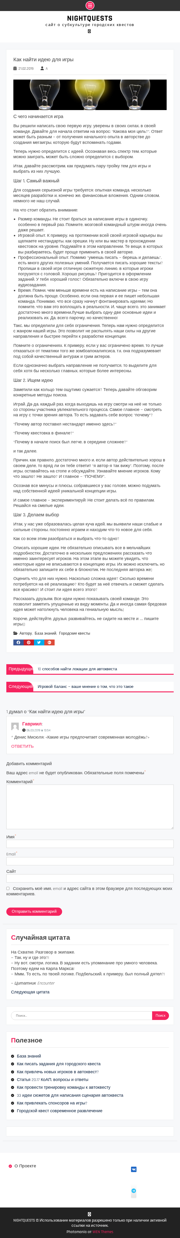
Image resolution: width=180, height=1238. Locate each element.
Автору (25, 633)
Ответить (22, 746)
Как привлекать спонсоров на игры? (52, 1103)
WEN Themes (103, 1231)
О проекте (25, 1166)
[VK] (89, 31)
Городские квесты (74, 633)
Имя (10, 837)
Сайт (11, 871)
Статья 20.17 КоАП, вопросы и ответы (52, 1079)
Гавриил (32, 724)
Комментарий (19, 782)
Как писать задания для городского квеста (59, 1064)
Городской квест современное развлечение (59, 1111)
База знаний (45, 633)
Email (11, 854)
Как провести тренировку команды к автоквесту (63, 1087)
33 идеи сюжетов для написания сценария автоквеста (70, 1095)
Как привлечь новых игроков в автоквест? (58, 1072)
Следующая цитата (30, 992)
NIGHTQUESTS (90, 18)
